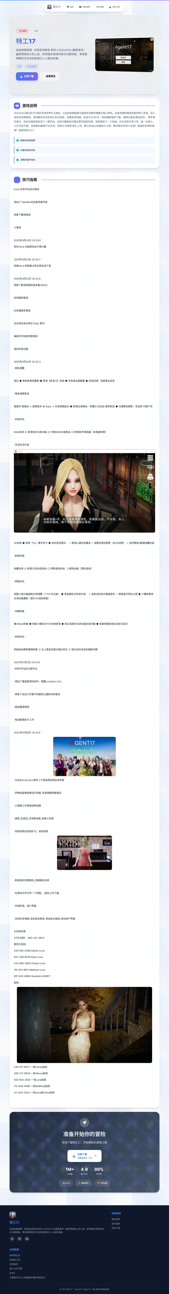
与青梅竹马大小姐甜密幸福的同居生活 (27, 1277)
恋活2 (12, 1273)
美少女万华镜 (16, 1268)
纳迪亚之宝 (15, 1259)
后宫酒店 (14, 1264)
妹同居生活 (15, 1255)
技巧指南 (116, 1223)
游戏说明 (116, 1219)
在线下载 (116, 1228)
